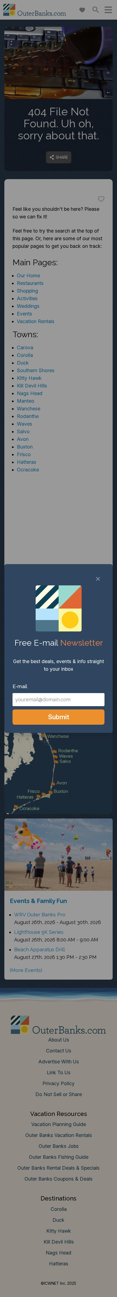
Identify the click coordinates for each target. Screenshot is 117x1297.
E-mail (20, 686)
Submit (58, 717)
